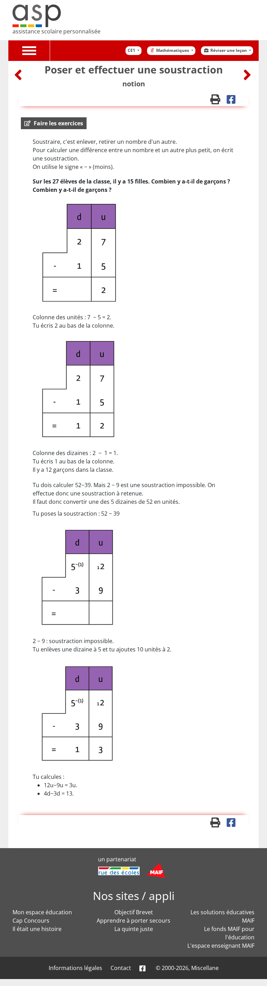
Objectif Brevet (133, 912)
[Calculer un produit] (247, 74)
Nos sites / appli (134, 895)
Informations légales (75, 968)
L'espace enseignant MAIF (220, 945)
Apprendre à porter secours (133, 920)
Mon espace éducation (42, 912)
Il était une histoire (37, 929)
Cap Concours (31, 920)
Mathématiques (173, 50)
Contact (121, 968)
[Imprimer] (218, 101)
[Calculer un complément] (19, 74)
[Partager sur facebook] (233, 101)
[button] (54, 123)
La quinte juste (133, 929)
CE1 (132, 50)
